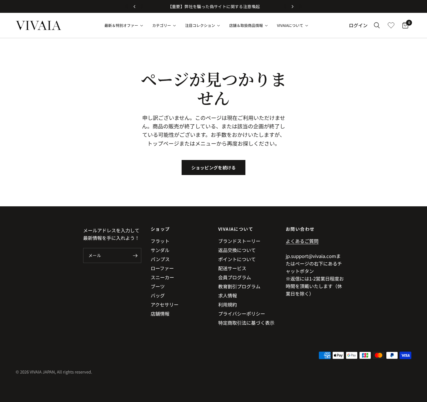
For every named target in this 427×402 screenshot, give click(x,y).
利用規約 (227, 304)
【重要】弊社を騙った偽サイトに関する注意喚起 (214, 6)
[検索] (377, 25)
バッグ (158, 295)
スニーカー (162, 277)
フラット (160, 241)
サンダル (160, 250)
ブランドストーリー (239, 241)
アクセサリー (164, 304)
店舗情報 (160, 313)
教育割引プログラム (239, 286)
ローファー (162, 268)
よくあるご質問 (302, 241)
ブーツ (158, 286)
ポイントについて (237, 259)
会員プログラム (234, 277)
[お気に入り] (391, 25)
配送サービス (232, 268)
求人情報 (227, 295)
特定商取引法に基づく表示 (246, 322)
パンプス (160, 259)
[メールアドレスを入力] (135, 255)
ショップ (160, 229)
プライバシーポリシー (241, 313)
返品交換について (237, 250)
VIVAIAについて (235, 229)
